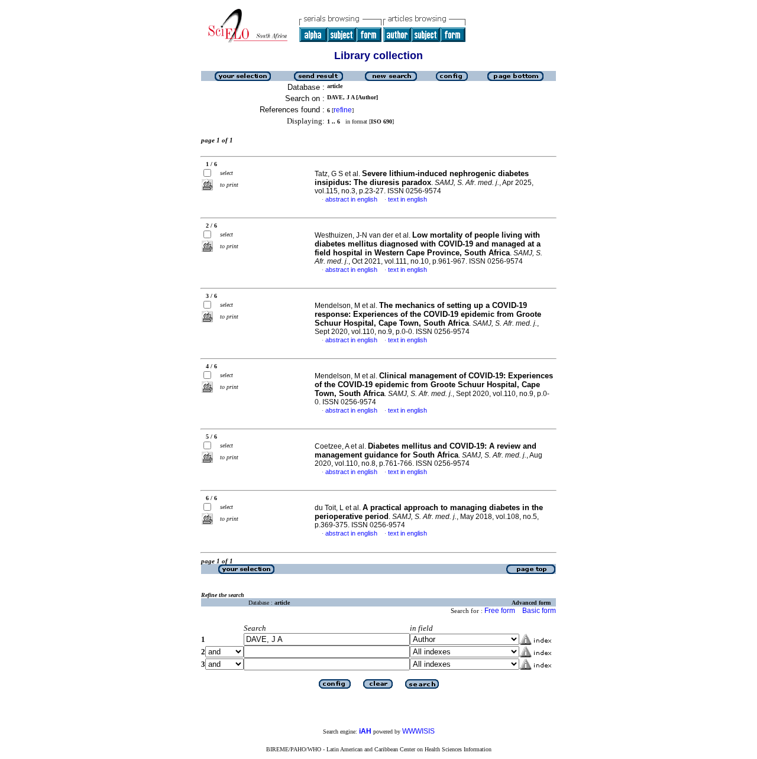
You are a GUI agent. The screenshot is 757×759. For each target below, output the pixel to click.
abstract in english (351, 199)
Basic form (539, 610)
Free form (499, 610)
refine (343, 110)
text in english (407, 199)
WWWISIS (418, 731)
